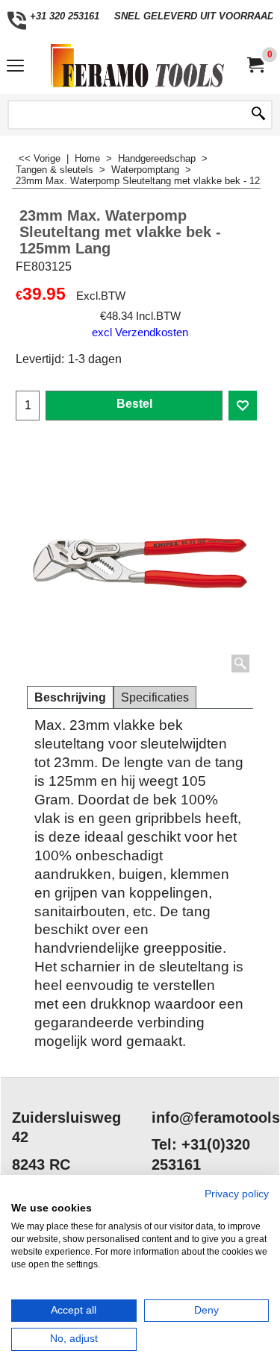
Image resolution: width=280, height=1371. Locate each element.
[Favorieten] (242, 405)
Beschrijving (70, 697)
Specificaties (155, 697)
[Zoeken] (258, 115)
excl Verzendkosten (140, 332)
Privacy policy (237, 1194)
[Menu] (15, 67)
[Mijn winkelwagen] (254, 65)
